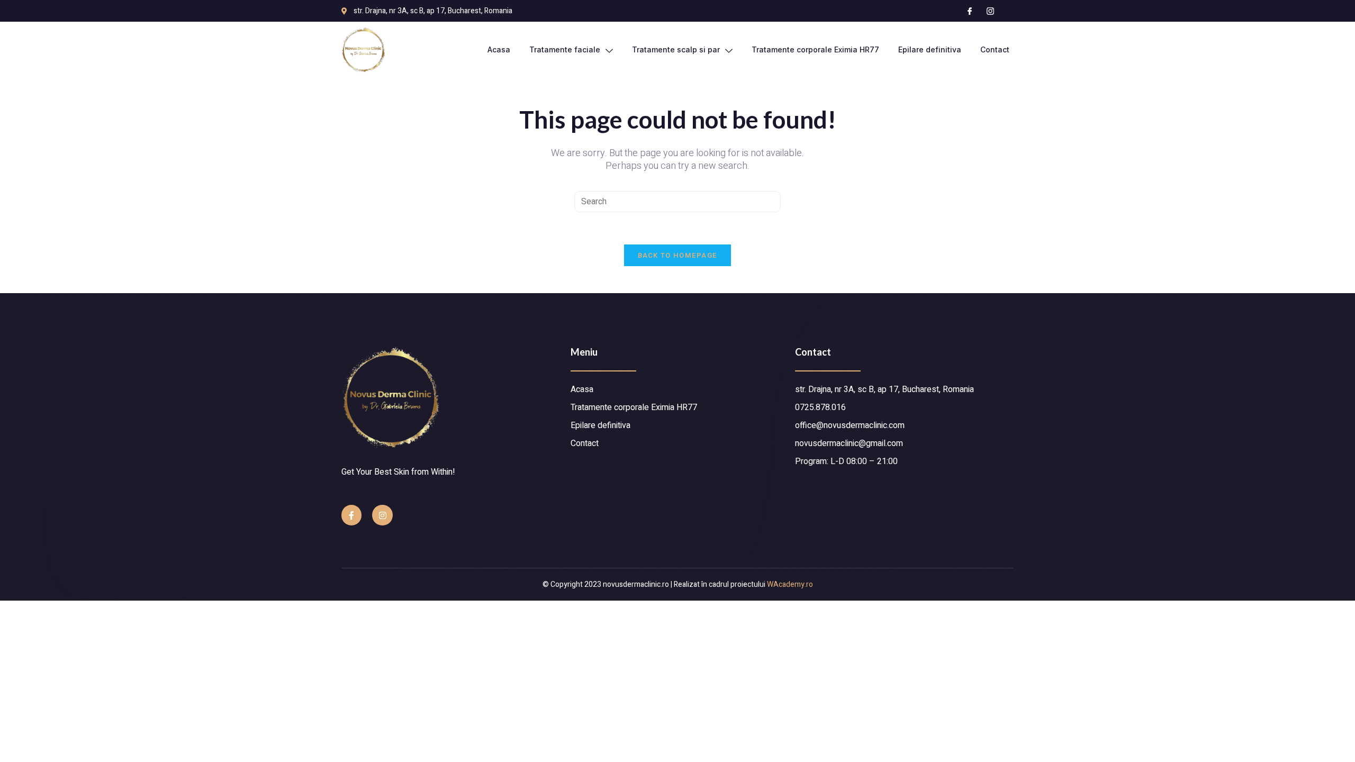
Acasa (498, 49)
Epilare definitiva (929, 49)
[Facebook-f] (351, 515)
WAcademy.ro (790, 584)
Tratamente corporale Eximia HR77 (815, 49)
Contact (994, 49)
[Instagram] (382, 515)
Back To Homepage (678, 255)
